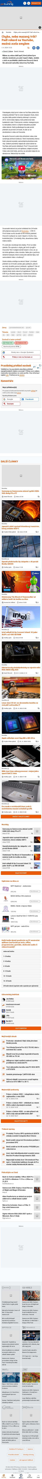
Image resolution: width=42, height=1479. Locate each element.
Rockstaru (25, 231)
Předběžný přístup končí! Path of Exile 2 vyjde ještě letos (10, 1304)
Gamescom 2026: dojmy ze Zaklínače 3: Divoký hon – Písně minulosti (30, 1392)
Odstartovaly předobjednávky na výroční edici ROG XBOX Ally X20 (21, 669)
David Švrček (8, 496)
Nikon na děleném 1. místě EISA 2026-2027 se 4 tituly (30, 1431)
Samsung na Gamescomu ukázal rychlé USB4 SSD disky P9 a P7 (20, 492)
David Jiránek (19, 51)
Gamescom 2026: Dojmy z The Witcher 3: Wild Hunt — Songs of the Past (30, 1320)
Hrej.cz (4, 1192)
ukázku (21, 375)
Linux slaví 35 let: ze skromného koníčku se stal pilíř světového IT (20, 704)
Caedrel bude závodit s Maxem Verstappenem (29, 1351)
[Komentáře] (28, 48)
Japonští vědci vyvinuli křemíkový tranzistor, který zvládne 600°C (21, 527)
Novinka (8, 32)
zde (7, 375)
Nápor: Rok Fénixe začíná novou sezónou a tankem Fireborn (10, 1386)
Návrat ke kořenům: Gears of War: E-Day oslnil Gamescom (16, 1206)
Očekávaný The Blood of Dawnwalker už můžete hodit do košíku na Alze (19, 598)
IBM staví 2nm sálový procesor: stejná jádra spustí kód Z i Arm (20, 772)
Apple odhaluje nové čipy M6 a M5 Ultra (18, 738)
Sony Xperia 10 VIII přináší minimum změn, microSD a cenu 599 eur (30, 1438)
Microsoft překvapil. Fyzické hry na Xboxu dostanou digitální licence (10, 1320)
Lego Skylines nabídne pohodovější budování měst (30, 1399)
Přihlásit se (36, 3)
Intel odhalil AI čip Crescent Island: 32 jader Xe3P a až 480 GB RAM (20, 633)
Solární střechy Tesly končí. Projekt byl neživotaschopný (11, 1433)
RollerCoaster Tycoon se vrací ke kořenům (30, 1385)
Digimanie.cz (6, 1218)
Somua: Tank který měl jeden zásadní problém (11, 1401)
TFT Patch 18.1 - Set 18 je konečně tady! (30, 1357)
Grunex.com (6, 1209)
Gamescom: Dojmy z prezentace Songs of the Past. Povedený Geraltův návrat (9, 1361)
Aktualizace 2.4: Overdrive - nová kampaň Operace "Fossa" (11, 1394)
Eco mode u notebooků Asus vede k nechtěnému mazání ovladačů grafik (17, 807)
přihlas (33, 391)
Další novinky (21, 873)
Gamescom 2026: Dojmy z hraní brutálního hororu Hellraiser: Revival (30, 1312)
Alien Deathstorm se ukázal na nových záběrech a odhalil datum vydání (17, 1197)
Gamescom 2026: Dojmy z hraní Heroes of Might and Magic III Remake (17, 1189)
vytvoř (19, 393)
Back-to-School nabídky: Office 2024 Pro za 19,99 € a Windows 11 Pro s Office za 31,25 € (17, 1179)
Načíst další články (21, 816)
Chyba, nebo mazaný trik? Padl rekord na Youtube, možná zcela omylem (27, 32)
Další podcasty (21, 1121)
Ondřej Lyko (8, 567)
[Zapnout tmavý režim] (28, 3)
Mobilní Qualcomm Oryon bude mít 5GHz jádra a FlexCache (10, 1440)
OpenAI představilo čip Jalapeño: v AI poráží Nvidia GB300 (20, 563)
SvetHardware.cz (8, 1183)
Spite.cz (5, 1201)
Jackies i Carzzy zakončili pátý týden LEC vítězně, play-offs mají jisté (31, 1344)
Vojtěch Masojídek (10, 532)
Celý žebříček (21, 1028)
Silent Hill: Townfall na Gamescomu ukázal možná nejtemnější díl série (10, 1344)
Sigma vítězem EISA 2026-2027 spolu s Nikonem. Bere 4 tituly (17, 1215)
